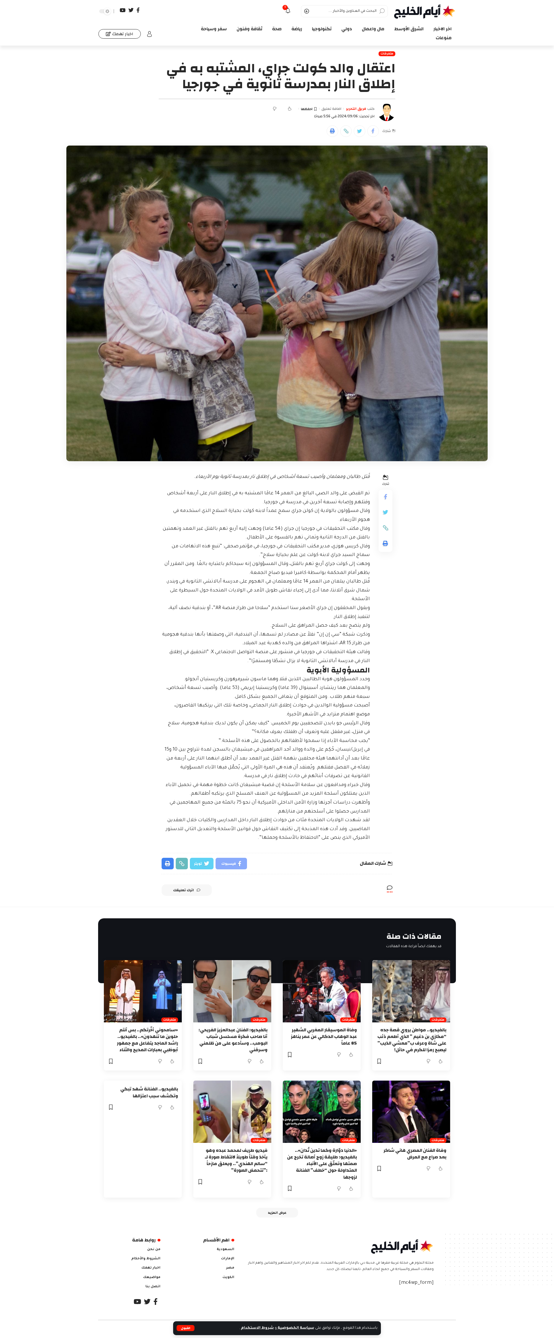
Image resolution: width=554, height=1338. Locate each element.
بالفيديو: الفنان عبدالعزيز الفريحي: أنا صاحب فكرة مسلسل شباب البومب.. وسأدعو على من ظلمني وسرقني (233, 1040)
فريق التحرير (356, 109)
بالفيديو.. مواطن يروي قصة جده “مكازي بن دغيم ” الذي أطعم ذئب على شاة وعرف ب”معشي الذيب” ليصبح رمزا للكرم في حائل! (411, 1040)
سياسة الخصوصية (295, 1328)
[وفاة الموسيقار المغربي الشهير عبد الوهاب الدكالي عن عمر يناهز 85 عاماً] (322, 991)
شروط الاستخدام (257, 1328)
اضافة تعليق (331, 109)
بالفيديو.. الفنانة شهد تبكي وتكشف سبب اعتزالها (149, 1092)
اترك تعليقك (183, 890)
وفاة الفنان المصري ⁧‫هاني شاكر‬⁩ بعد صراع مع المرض (414, 1153)
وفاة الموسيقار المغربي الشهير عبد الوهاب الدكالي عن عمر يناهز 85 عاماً (324, 1036)
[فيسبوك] (138, 10)
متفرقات (387, 53)
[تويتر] (131, 10)
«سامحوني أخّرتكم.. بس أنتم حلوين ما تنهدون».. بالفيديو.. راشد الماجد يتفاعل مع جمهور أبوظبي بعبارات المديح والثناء (147, 1040)
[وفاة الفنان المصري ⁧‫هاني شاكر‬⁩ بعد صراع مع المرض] (411, 1112)
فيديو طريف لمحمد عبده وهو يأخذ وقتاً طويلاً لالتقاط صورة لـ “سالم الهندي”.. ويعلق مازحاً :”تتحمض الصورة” (236, 1160)
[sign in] (149, 34)
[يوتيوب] (122, 10)
